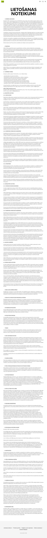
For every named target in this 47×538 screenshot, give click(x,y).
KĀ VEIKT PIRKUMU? (23, 529)
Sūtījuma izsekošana (38, 527)
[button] (40, 1)
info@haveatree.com (16, 22)
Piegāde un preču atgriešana (27, 527)
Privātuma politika (16, 527)
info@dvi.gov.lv (36, 86)
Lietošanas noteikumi (8, 527)
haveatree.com (39, 22)
